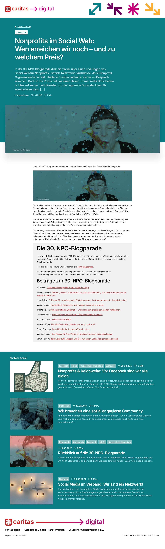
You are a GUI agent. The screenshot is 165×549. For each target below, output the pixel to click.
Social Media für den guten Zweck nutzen (71, 329)
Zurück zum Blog (24, 27)
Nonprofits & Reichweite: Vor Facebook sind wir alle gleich (77, 305)
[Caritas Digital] (54, 522)
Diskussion (21, 32)
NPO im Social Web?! (61, 319)
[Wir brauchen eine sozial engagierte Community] (31, 414)
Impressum (9, 536)
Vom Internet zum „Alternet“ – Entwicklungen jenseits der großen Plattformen (85, 310)
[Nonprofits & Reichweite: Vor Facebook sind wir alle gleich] (31, 376)
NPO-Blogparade (85, 267)
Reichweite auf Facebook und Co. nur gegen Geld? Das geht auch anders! (84, 339)
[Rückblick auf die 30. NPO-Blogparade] (31, 451)
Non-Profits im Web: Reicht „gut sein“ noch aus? (73, 324)
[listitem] (95, 9)
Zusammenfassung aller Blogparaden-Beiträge (68, 287)
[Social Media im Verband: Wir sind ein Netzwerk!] (31, 488)
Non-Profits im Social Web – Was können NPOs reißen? (77, 314)
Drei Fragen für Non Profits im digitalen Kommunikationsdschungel (82, 334)
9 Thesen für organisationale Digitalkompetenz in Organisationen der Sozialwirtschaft (88, 300)
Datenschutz (21, 536)
